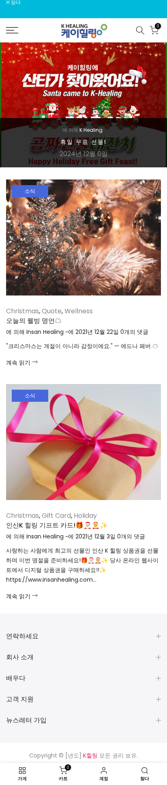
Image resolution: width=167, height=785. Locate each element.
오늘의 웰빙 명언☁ (33, 320)
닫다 (15, 2)
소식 (30, 191)
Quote (52, 311)
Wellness (78, 311)
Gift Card (56, 515)
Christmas (22, 311)
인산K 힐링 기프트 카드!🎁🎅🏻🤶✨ (57, 525)
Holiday (85, 515)
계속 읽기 (19, 363)
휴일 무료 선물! (83, 142)
